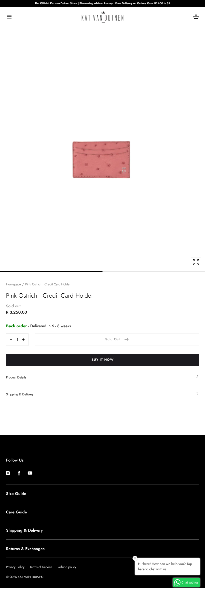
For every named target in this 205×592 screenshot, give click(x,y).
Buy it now (103, 359)
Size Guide (16, 493)
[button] (9, 17)
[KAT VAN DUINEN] (102, 17)
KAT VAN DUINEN (31, 577)
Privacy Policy (15, 567)
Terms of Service (41, 567)
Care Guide (16, 512)
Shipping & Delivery (24, 530)
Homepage (13, 284)
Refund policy (67, 567)
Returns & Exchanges (25, 549)
